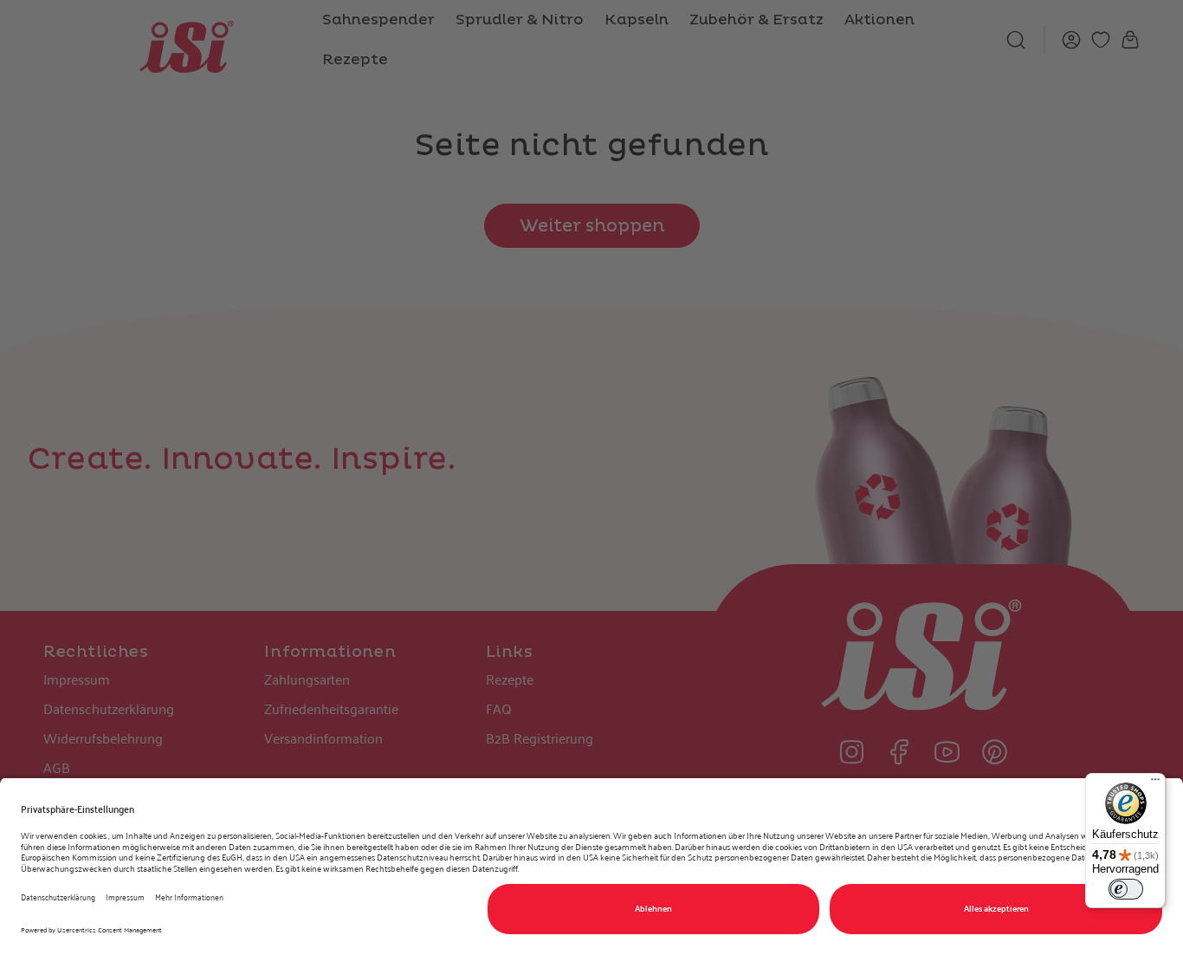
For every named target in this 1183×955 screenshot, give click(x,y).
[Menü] (1155, 783)
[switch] (1126, 889)
